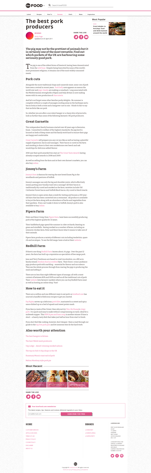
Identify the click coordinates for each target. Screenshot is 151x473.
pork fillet (56, 302)
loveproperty (90, 436)
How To (49, 14)
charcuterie (58, 95)
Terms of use (67, 469)
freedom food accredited (48, 262)
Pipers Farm (54, 217)
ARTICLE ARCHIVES (31, 433)
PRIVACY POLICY (31, 439)
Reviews (60, 14)
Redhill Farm (46, 252)
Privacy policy (76, 469)
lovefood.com (78, 294)
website (77, 240)
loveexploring (90, 433)
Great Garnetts (32, 140)
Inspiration (91, 14)
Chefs (70, 14)
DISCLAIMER (29, 445)
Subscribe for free (76, 414)
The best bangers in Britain (37, 336)
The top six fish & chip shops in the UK (41, 351)
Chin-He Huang (72, 309)
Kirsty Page (39, 36)
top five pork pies (43, 325)
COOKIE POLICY (30, 442)
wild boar (41, 68)
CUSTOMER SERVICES (32, 430)
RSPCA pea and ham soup (55, 314)
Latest (29, 14)
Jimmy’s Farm (31, 175)
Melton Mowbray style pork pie (38, 360)
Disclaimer (85, 469)
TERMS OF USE (30, 436)
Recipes (39, 14)
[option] (36, 379)
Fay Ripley (30, 302)
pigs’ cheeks (43, 90)
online (35, 163)
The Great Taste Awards (69, 153)
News (80, 14)
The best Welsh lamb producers (39, 341)
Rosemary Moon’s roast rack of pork (40, 356)
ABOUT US (29, 448)
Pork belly (59, 87)
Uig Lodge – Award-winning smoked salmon (44, 346)
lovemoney (89, 430)
